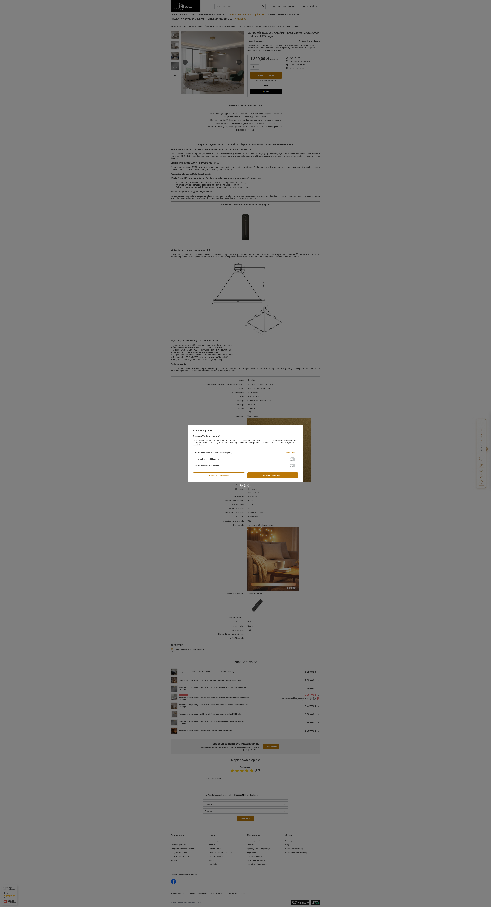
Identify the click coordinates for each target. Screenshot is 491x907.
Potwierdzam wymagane (219, 475)
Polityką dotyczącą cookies (251, 440)
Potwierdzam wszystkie (272, 475)
